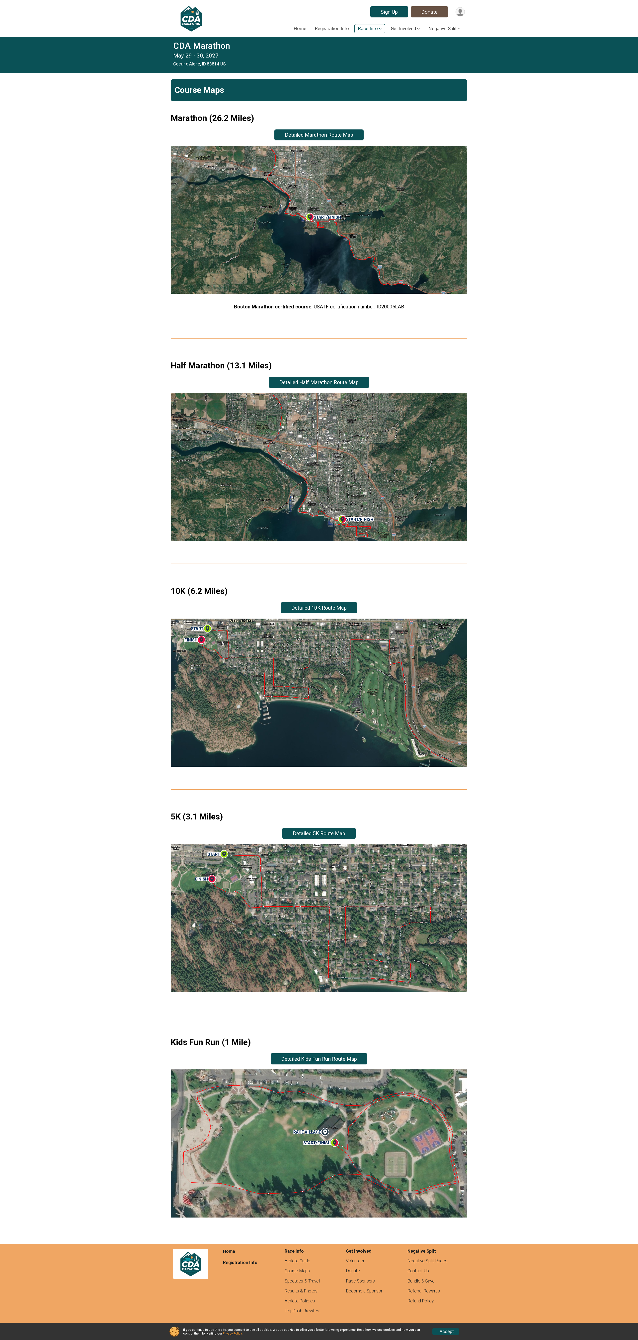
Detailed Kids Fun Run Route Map (319, 1059)
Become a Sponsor (364, 1290)
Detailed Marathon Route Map (319, 135)
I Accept (445, 1331)
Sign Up (389, 12)
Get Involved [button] (403, 28)
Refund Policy (420, 1300)
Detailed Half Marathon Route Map (319, 382)
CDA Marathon (201, 46)
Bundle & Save (421, 1281)
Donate (429, 12)
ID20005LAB (390, 307)
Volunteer (355, 1260)
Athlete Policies (300, 1300)
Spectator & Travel (302, 1281)
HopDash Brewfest (303, 1310)
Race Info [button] (368, 28)
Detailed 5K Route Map (319, 833)
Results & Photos (301, 1290)
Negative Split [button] (442, 28)
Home (300, 28)
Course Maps (297, 1270)
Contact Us (418, 1270)
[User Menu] (460, 11)
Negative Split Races (427, 1260)
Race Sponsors (360, 1281)
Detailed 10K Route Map (319, 608)
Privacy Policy (232, 1333)
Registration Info (332, 28)
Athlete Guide (297, 1260)
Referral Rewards (423, 1290)
